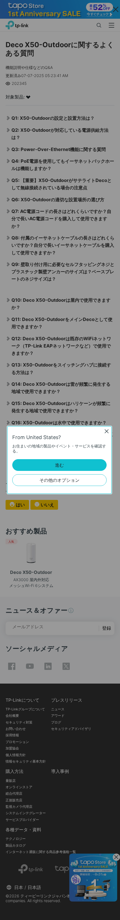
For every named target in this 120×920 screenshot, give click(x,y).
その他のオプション (59, 480)
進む (59, 465)
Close (106, 431)
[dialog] (60, 460)
